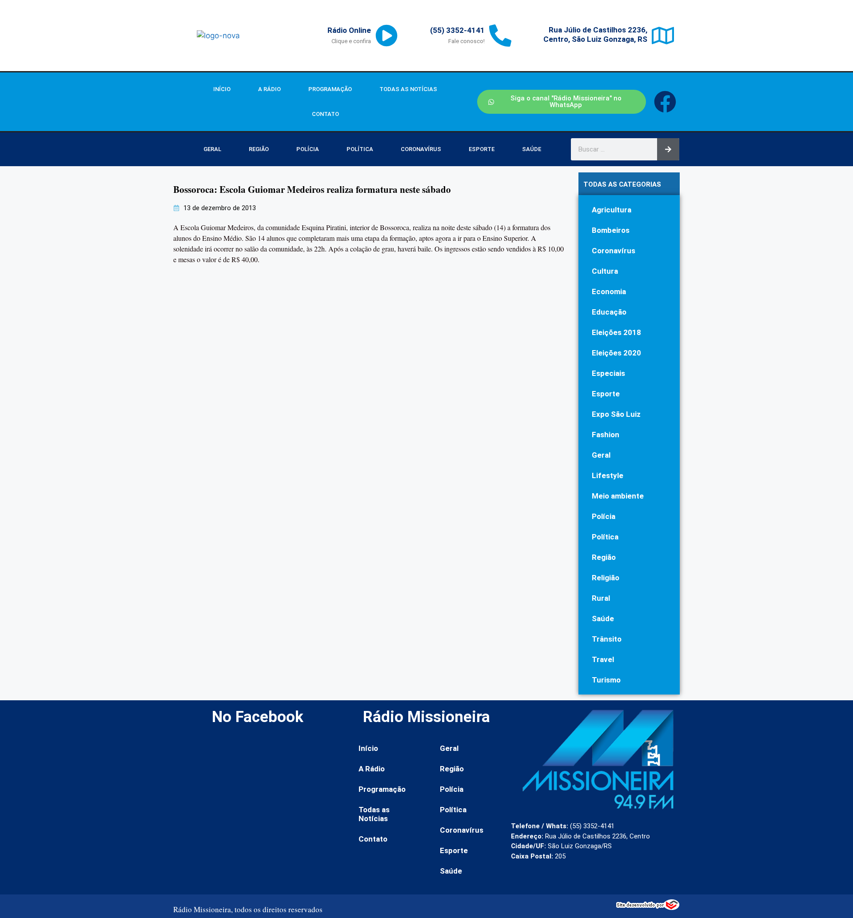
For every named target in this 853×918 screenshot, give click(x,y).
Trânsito (607, 639)
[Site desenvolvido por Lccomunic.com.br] (648, 907)
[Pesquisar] (668, 149)
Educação (609, 311)
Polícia (307, 149)
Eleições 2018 (616, 332)
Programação (330, 89)
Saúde (531, 149)
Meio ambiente (618, 495)
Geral (212, 149)
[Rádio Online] (386, 35)
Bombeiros (611, 230)
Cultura (605, 271)
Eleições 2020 (616, 352)
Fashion (605, 434)
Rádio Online (349, 30)
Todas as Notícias (408, 89)
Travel (603, 659)
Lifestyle (607, 475)
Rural (601, 598)
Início (222, 89)
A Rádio (269, 89)
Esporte (481, 149)
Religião (605, 577)
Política (360, 149)
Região (259, 149)
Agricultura (611, 209)
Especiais (608, 373)
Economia (609, 291)
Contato (325, 114)
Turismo (606, 679)
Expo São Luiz (616, 414)
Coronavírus (421, 149)
